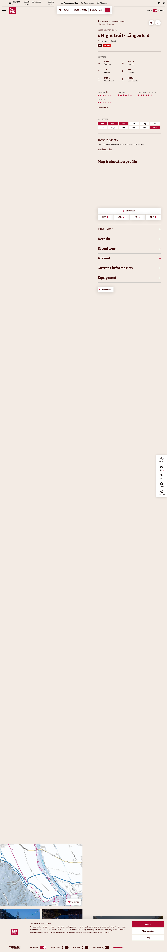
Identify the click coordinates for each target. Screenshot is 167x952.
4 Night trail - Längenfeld (106, 24)
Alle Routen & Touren (118, 21)
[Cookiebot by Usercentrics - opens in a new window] (15, 947)
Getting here (51, 3)
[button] (129, 229)
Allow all (148, 924)
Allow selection (148, 931)
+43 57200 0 (16, 3)
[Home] (98, 21)
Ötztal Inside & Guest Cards (32, 3)
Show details (118, 947)
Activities (105, 21)
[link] (101, 3)
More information (105, 149)
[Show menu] (4, 10)
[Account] (164, 3)
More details (103, 108)
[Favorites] (159, 3)
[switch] (65, 947)
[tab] (69, 3)
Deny (148, 938)
